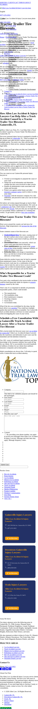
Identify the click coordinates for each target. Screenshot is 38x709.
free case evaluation (28, 212)
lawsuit (12, 209)
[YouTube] (7, 669)
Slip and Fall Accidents (12, 483)
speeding (14, 308)
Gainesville (16, 138)
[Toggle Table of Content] (1, 90)
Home (2, 37)
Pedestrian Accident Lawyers (14, 653)
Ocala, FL (7, 699)
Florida (29, 70)
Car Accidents (9, 478)
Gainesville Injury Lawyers (18, 514)
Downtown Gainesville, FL (13, 697)
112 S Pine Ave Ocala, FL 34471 (16, 595)
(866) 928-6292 (11, 568)
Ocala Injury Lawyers (16, 584)
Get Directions (13, 538)
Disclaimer (7, 704)
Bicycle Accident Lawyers (13, 655)
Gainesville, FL (9, 695)
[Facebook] (1, 669)
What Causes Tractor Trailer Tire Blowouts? (19, 99)
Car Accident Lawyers (11, 647)
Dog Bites (7, 495)
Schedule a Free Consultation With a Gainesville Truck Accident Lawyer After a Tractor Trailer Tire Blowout (19, 107)
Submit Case (5, 464)
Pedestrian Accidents (11, 482)
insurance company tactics (13, 192)
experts (2, 267)
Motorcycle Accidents (11, 480)
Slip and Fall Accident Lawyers (14, 656)
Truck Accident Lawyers (12, 649)
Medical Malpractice (11, 489)
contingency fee (6, 207)
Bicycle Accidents (10, 474)
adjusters (6, 63)
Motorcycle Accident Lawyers (14, 651)
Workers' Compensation (12, 493)
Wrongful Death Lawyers (12, 658)
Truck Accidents (10, 37)
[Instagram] (10, 669)
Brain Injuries (8, 476)
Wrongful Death (9, 487)
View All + (8, 498)
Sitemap (7, 702)
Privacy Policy (9, 701)
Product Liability (9, 491)
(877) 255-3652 (5, 15)
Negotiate (7, 196)
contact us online (18, 80)
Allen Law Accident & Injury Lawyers (13, 55)
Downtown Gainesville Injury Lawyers (16, 551)
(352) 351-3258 (11, 598)
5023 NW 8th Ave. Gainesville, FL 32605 (19, 525)
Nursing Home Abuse (11, 497)
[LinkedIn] (4, 669)
